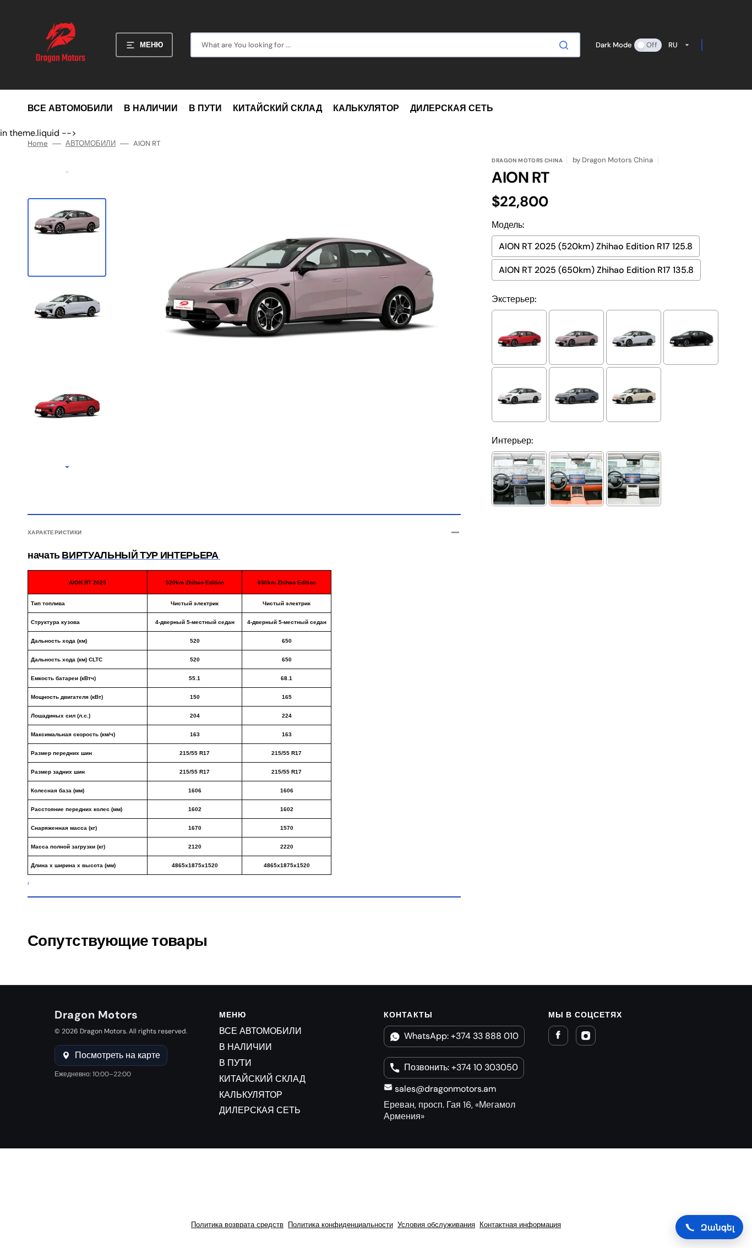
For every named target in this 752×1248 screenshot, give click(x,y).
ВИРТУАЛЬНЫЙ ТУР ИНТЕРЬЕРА (140, 555)
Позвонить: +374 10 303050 (461, 1067)
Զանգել (717, 1227)
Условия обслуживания (436, 1224)
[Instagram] (586, 1036)
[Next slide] (67, 468)
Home (38, 143)
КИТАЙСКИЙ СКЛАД (262, 1079)
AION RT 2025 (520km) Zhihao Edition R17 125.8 (596, 246)
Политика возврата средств (237, 1224)
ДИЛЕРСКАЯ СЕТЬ (260, 1110)
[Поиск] (566, 45)
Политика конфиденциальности (340, 1224)
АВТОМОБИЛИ (91, 143)
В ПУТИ (235, 1063)
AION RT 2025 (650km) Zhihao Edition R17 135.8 (596, 270)
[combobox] (385, 44)
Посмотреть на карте (117, 1055)
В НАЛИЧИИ (245, 1047)
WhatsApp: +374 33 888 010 (461, 1036)
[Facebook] (558, 1036)
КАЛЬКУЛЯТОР (250, 1095)
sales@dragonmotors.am (444, 1088)
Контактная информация (520, 1224)
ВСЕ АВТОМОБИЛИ (260, 1031)
